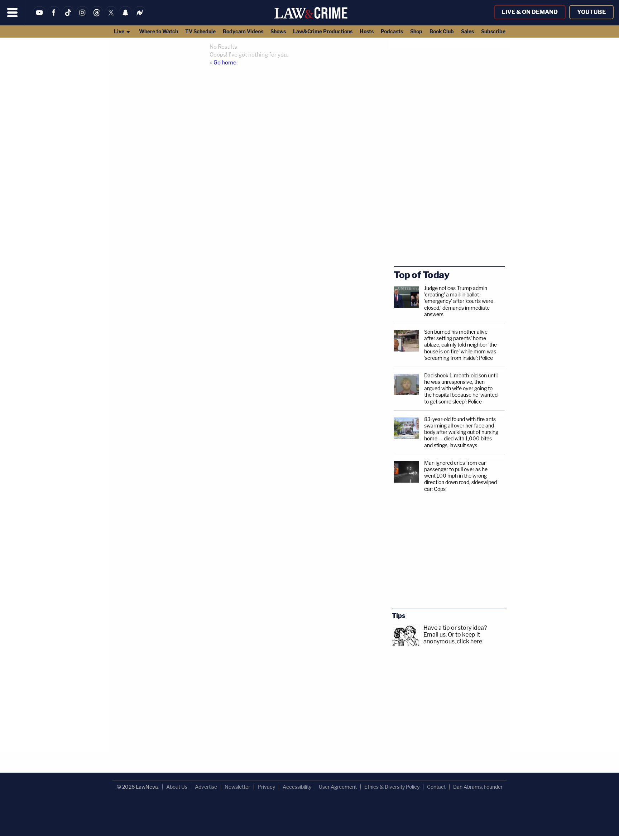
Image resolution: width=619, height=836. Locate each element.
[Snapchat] (125, 17)
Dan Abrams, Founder (478, 787)
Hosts (367, 31)
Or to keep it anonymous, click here (452, 638)
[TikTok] (68, 17)
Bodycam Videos (243, 31)
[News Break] (139, 17)
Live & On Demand (530, 12)
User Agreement (338, 787)
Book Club (442, 31)
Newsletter (237, 787)
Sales (467, 31)
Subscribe (493, 31)
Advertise (206, 787)
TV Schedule (200, 31)
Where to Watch (158, 31)
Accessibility (297, 787)
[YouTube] (39, 17)
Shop (416, 31)
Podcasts (392, 31)
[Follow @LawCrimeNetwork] (111, 17)
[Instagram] (82, 17)
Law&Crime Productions (322, 31)
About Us (176, 787)
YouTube (591, 12)
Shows (278, 31)
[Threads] (96, 17)
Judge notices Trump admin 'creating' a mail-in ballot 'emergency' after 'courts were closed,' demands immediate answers (458, 301)
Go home (224, 62)
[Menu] (12, 12)
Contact (436, 787)
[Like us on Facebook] (53, 17)
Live (119, 31)
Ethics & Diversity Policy (391, 787)
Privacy (266, 787)
